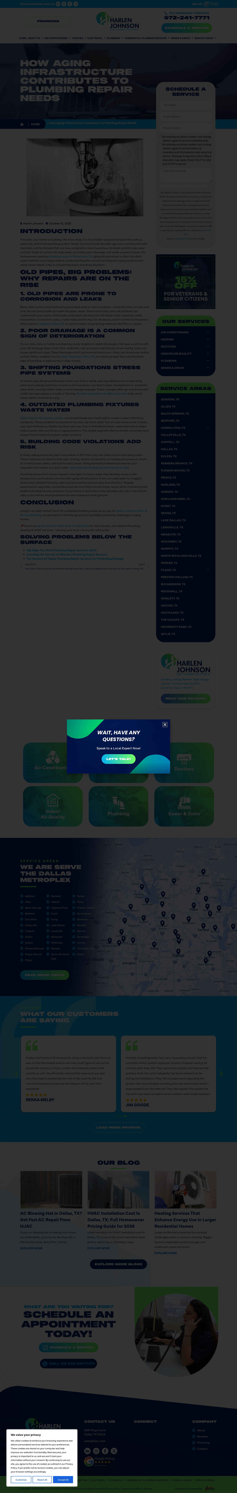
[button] (165, 725)
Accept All (63, 1479)
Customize (21, 1479)
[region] (41, 1458)
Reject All (42, 1479)
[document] (118, 746)
